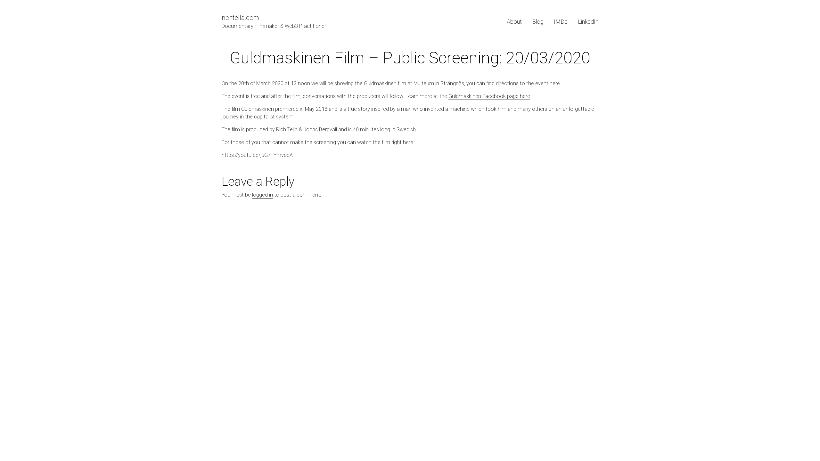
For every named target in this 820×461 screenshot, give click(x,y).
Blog (538, 21)
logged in (262, 195)
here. (554, 83)
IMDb (561, 21)
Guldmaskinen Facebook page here (489, 96)
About (514, 21)
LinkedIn (588, 21)
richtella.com (240, 17)
